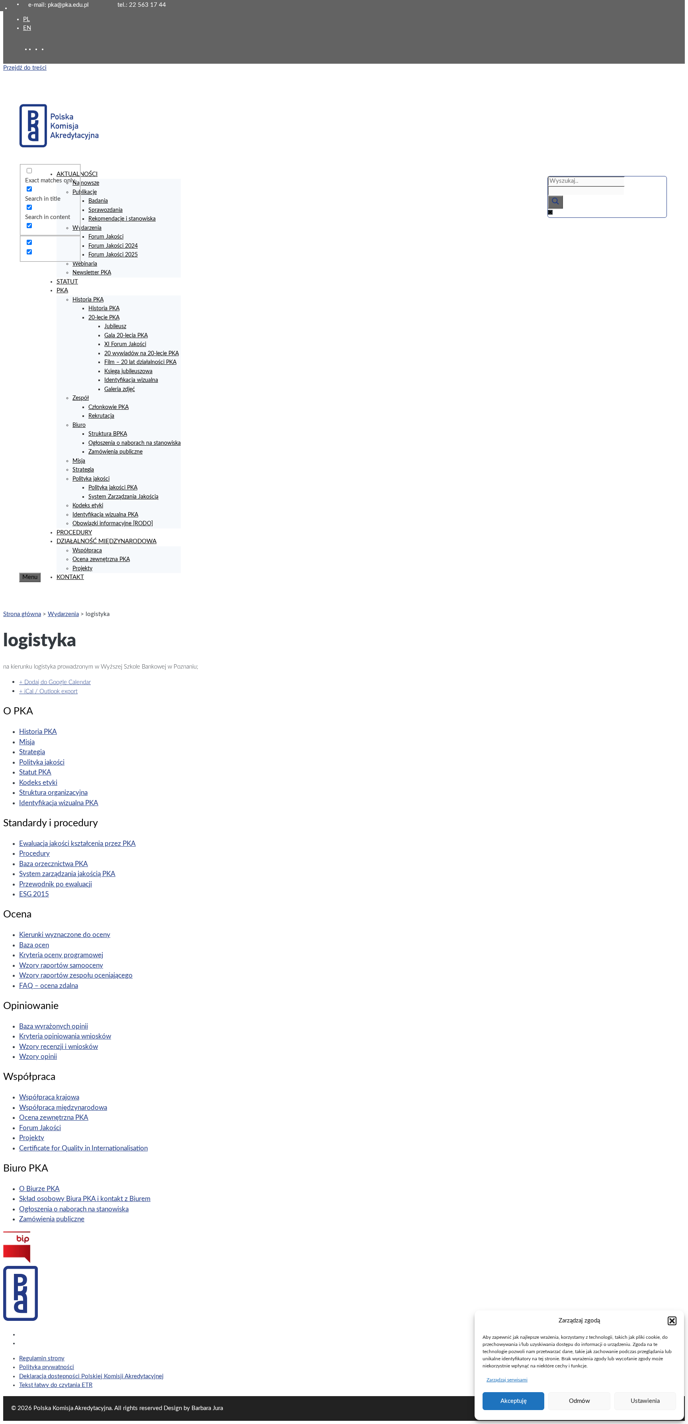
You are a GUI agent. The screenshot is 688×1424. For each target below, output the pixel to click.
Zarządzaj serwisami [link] (507, 1379)
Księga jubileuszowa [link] (128, 371)
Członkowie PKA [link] (108, 407)
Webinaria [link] (84, 264)
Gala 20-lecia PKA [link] (126, 335)
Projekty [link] (82, 568)
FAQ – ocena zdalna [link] (48, 985)
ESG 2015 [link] (34, 894)
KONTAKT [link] (70, 577)
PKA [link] (62, 290)
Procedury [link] (34, 853)
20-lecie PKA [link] (103, 318)
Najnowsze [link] (85, 183)
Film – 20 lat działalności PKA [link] (140, 362)
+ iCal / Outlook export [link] (48, 691)
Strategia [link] (83, 470)
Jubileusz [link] (115, 326)
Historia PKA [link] (88, 300)
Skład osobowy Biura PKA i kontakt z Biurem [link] (84, 1198)
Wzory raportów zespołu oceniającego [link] (76, 975)
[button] (672, 1321)
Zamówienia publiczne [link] (115, 452)
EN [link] (27, 28)
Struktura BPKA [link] (107, 434)
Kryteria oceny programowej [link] (61, 955)
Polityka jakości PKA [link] (112, 488)
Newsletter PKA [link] (91, 273)
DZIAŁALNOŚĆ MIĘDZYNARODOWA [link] (106, 541)
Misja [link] (78, 461)
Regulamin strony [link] (41, 1358)
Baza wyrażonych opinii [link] (53, 1026)
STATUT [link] (67, 282)
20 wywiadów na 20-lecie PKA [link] (141, 353)
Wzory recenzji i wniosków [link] (58, 1046)
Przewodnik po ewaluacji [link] (55, 884)
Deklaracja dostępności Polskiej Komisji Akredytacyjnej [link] (91, 1376)
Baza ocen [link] (34, 945)
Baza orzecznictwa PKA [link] (53, 864)
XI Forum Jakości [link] (125, 344)
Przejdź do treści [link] (25, 68)
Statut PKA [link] (35, 772)
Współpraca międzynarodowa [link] (63, 1107)
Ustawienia (645, 1401)
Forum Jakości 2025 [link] (113, 255)
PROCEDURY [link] (74, 533)
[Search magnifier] (555, 202)
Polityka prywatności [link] (46, 1367)
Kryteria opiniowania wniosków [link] (65, 1036)
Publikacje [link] (84, 192)
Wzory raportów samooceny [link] (61, 965)
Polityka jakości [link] (90, 479)
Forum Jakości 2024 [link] (113, 246)
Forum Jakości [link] (105, 237)
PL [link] (26, 19)
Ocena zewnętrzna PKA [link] (101, 559)
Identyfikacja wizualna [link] (131, 380)
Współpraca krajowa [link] (49, 1097)
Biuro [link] (79, 425)
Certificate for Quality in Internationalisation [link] (83, 1148)
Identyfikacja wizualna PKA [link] (105, 515)
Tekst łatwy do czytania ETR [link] (55, 1385)
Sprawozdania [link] (105, 210)
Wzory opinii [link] (38, 1056)
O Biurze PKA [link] (39, 1188)
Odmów (579, 1401)
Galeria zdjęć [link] (119, 389)
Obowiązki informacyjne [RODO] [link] (112, 523)
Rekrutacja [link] (101, 416)
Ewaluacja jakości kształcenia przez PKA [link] (77, 843)
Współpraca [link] (87, 551)
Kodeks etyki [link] (87, 506)
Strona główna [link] (22, 614)
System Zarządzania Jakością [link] (123, 497)
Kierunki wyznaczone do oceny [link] (64, 934)
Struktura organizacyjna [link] (53, 792)
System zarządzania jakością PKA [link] (67, 873)
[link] (38, 49)
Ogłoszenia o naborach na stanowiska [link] (134, 443)
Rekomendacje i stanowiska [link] (122, 219)
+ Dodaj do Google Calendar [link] (55, 682)
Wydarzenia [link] (87, 228)
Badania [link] (98, 201)
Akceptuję (513, 1401)
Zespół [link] (80, 398)
